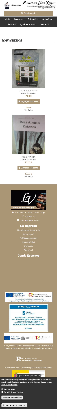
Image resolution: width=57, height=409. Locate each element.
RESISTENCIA (28, 157)
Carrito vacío (30, 13)
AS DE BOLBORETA (28, 91)
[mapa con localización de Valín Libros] (28, 271)
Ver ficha (29, 110)
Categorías (33, 19)
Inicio (7, 19)
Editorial (12, 24)
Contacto (44, 24)
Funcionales (9, 389)
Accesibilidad (28, 242)
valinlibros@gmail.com (30, 220)
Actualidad (47, 19)
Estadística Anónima (13, 392)
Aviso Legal (28, 234)
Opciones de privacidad (28, 375)
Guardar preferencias (12, 397)
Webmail (28, 250)
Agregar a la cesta (29, 101)
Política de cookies (29, 238)
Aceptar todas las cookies (14, 405)
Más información (9, 385)
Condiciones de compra (28, 230)
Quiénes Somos (28, 24)
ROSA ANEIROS (28, 93)
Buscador (18, 19)
